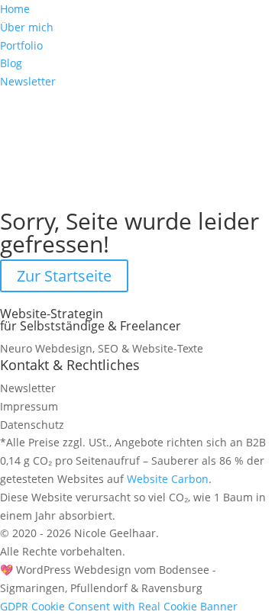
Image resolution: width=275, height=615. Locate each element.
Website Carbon (168, 479)
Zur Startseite (64, 276)
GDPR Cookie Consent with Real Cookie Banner (119, 606)
